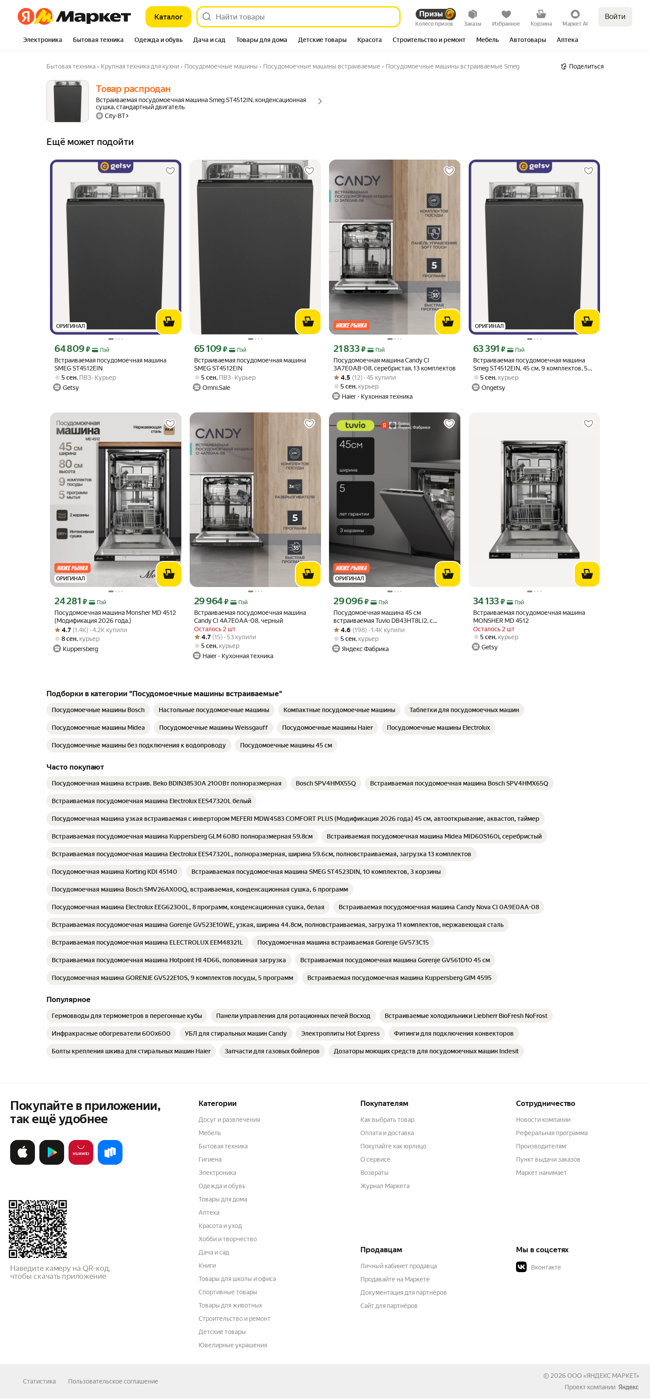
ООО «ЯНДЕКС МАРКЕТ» (603, 1375)
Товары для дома (223, 1199)
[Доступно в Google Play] (51, 1163)
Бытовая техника (223, 1146)
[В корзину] (169, 322)
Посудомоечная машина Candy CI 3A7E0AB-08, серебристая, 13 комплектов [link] (394, 364)
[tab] (43, 40)
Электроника (217, 1172)
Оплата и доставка (387, 1132)
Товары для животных (230, 1305)
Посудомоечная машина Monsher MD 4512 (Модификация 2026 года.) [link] (115, 616)
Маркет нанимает (541, 1172)
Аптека (209, 1212)
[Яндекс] (628, 1387)
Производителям (541, 1146)
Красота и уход (220, 1225)
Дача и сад (214, 1252)
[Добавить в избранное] (170, 171)
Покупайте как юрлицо (393, 1146)
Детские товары (222, 1331)
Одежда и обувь (222, 1185)
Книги (207, 1265)
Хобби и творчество (228, 1239)
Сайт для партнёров (389, 1305)
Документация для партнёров (403, 1292)
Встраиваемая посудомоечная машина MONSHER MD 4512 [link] (529, 616)
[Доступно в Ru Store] (110, 1163)
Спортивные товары (228, 1292)
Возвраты (374, 1172)
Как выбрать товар (387, 1119)
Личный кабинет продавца (398, 1265)
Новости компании (543, 1119)
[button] (578, 1267)
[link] (98, 710)
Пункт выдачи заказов (548, 1159)
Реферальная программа (552, 1132)
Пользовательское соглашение (113, 1381)
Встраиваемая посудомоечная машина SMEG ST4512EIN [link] (110, 364)
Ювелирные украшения (233, 1345)
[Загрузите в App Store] (22, 1163)
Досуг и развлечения (229, 1119)
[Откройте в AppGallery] (81, 1163)
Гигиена (210, 1159)
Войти (615, 16)
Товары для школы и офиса (237, 1278)
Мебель (210, 1132)
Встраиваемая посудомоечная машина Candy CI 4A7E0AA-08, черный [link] (250, 616)
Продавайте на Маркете (395, 1279)
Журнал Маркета (384, 1185)
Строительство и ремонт (235, 1318)
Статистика (39, 1381)
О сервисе (375, 1159)
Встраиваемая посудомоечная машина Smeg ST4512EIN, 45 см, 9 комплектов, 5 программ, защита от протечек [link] (530, 364)
